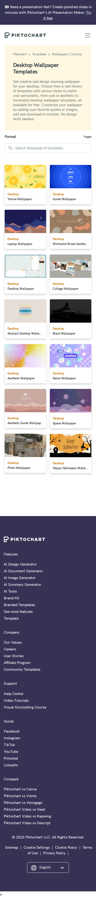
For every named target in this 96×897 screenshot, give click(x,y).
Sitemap (11, 847)
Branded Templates (19, 604)
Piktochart (20, 54)
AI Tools (10, 591)
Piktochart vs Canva (20, 789)
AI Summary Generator (22, 584)
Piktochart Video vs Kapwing (27, 816)
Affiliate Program (17, 662)
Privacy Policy (54, 853)
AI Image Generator (20, 577)
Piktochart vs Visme (20, 795)
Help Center (14, 693)
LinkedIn (11, 765)
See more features (18, 611)
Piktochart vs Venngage (23, 802)
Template (11, 618)
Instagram (12, 738)
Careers (10, 649)
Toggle (87, 136)
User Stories (14, 655)
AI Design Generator (20, 564)
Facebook (12, 731)
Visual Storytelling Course (25, 707)
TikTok (9, 744)
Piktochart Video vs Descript (27, 822)
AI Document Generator (23, 571)
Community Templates (22, 669)
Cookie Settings (37, 847)
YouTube (11, 751)
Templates (39, 54)
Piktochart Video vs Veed (24, 809)
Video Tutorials (16, 700)
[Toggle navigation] (87, 35)
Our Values (13, 642)
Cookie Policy (66, 847)
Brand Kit (11, 598)
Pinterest (11, 758)
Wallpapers (60, 54)
